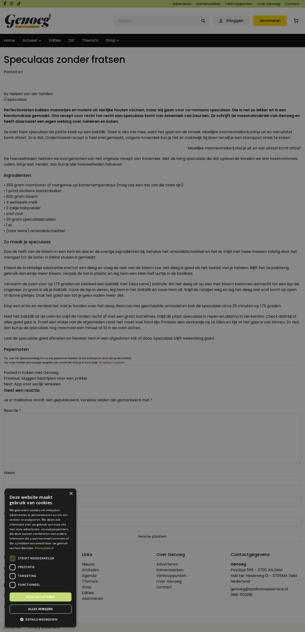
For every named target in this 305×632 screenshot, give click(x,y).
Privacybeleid (44, 548)
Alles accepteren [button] (40, 597)
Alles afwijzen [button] (40, 609)
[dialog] (152, 316)
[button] (40, 619)
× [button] (71, 493)
